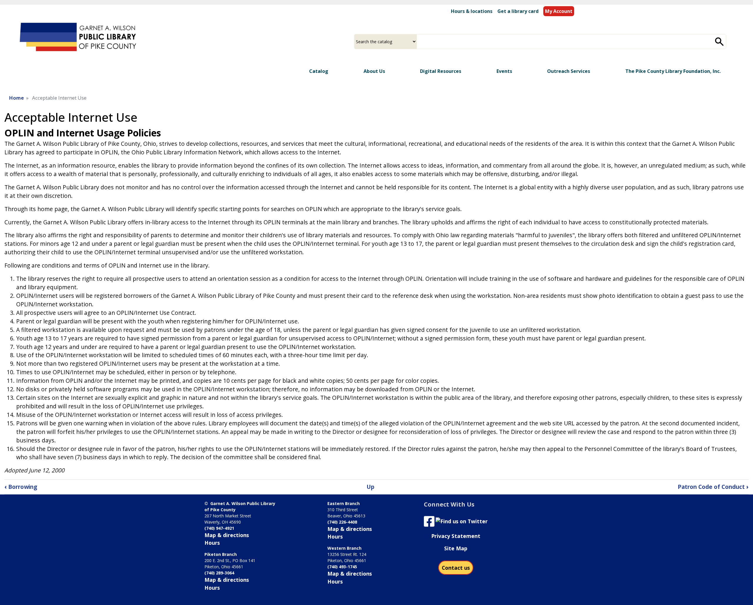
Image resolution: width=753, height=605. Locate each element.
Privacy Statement (455, 535)
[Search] (719, 41)
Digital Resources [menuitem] (440, 71)
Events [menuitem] (504, 71)
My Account (558, 11)
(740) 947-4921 (219, 528)
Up (370, 487)
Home (16, 97)
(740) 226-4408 (342, 522)
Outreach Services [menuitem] (568, 71)
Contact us (456, 567)
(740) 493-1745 (342, 566)
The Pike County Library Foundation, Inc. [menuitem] (673, 71)
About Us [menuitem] (374, 71)
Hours (212, 542)
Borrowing (20, 487)
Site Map (455, 548)
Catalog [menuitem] (318, 71)
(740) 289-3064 (219, 573)
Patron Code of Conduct (713, 487)
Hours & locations (471, 11)
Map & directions (226, 535)
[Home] (79, 38)
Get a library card (518, 11)
